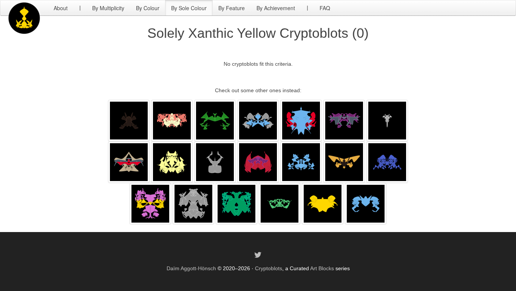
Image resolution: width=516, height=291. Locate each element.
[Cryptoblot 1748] (129, 120)
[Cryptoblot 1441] (301, 120)
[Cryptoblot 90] (215, 120)
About (61, 8)
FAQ (325, 8)
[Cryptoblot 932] (301, 162)
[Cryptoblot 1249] (215, 162)
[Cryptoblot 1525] (129, 162)
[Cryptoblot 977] (258, 120)
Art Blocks (322, 268)
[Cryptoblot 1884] (172, 120)
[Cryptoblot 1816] (387, 162)
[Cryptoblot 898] (344, 162)
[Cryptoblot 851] (366, 203)
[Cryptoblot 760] (172, 162)
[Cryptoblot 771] (193, 203)
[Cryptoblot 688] (322, 203)
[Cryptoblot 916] (387, 120)
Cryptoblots (268, 268)
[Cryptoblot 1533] (279, 203)
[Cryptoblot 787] (258, 162)
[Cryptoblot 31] (236, 203)
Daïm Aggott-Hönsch (191, 268)
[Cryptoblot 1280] (150, 203)
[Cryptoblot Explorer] (24, 7)
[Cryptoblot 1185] (344, 120)
